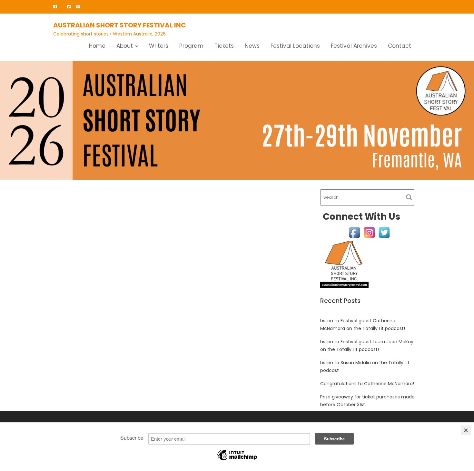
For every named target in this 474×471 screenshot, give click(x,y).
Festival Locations (295, 46)
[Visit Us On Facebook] (354, 232)
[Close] (466, 430)
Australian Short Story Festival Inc (119, 25)
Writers (158, 46)
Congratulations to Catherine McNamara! (367, 383)
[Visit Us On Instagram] (369, 232)
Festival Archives (354, 46)
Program (191, 46)
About (124, 46)
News (252, 46)
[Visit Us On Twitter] (384, 232)
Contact (399, 46)
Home (97, 46)
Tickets (224, 46)
